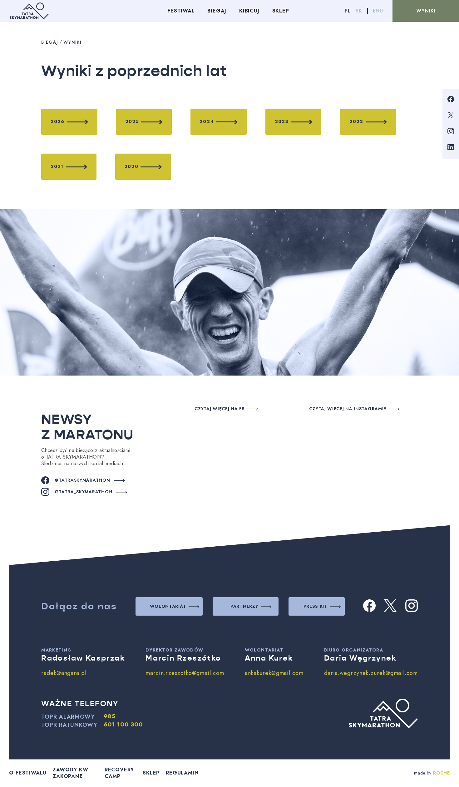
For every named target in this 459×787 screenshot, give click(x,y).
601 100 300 (123, 724)
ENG (378, 10)
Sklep (280, 10)
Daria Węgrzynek (360, 658)
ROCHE (441, 773)
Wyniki (426, 10)
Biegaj (216, 10)
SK (359, 10)
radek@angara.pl (63, 673)
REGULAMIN (182, 772)
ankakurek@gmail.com (274, 673)
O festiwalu (28, 772)
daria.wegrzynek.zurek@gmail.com (371, 673)
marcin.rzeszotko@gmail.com (185, 673)
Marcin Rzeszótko (183, 658)
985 (110, 716)
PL (348, 10)
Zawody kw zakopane (70, 773)
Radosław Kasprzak (83, 658)
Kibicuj (249, 10)
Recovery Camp (119, 773)
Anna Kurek (269, 658)
